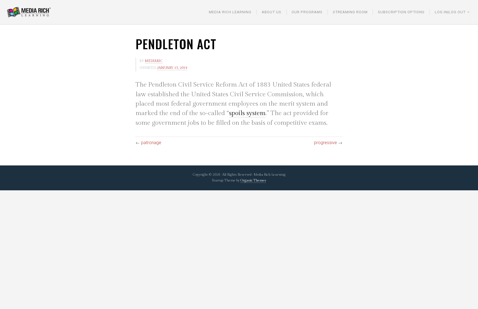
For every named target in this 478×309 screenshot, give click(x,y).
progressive (325, 142)
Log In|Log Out (450, 12)
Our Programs (307, 12)
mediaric (154, 61)
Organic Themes (253, 180)
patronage (151, 142)
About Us (271, 12)
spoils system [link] (247, 113)
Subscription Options (401, 12)
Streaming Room (350, 12)
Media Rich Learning (230, 12)
